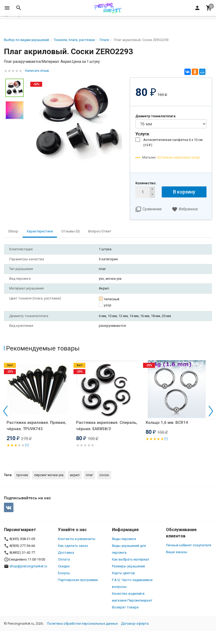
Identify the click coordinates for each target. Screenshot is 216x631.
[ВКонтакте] (187, 72)
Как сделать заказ (73, 546)
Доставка (66, 552)
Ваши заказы (176, 552)
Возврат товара (125, 607)
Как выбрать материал (130, 559)
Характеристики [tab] (40, 231)
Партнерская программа (78, 580)
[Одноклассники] (195, 72)
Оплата (64, 559)
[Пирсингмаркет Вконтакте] (8, 507)
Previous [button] (5, 411)
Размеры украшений (128, 566)
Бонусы (64, 573)
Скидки (64, 566)
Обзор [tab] (13, 231)
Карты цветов (123, 573)
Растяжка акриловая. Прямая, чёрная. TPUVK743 (36, 425)
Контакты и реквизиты (76, 539)
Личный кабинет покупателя (188, 545)
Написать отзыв (37, 71)
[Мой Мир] (202, 72)
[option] (77, 122)
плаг (89, 475)
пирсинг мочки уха (48, 475)
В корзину (184, 192)
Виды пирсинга (124, 539)
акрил (75, 475)
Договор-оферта (135, 623)
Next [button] (210, 411)
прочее (22, 475)
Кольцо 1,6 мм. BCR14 (167, 422)
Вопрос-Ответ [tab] (99, 231)
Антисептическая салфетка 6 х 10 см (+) (173, 142)
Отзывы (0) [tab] (70, 231)
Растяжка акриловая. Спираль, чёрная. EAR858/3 (106, 425)
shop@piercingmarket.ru (28, 566)
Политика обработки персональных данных (82, 623)
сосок (104, 475)
